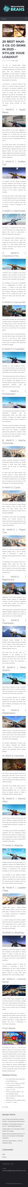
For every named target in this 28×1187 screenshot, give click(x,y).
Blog (3, 1154)
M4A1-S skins (13, 101)
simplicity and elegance (14, 380)
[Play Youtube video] (14, 1038)
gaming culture (22, 570)
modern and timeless (8, 525)
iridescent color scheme (11, 240)
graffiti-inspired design (19, 732)
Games (6, 1107)
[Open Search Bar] (26, 19)
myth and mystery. (18, 883)
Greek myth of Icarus (11, 323)
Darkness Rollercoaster (8, 1071)
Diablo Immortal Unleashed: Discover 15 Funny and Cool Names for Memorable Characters (13, 1136)
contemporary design (9, 427)
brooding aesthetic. (15, 605)
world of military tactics (17, 974)
